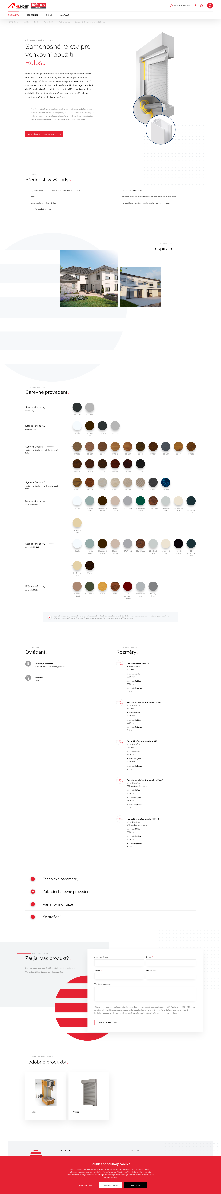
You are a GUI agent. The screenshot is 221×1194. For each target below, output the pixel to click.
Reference (32, 15)
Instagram (201, 5)
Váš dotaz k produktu (103, 984)
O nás (49, 15)
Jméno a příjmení (101, 957)
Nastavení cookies (85, 1185)
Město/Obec (151, 970)
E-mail (149, 957)
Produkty (13, 15)
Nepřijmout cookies (111, 1185)
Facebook (195, 5)
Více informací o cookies (107, 1172)
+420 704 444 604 (182, 5)
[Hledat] (210, 5)
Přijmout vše (135, 1185)
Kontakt (64, 15)
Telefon (98, 970)
